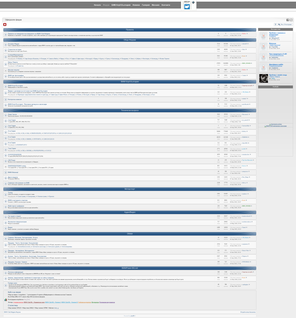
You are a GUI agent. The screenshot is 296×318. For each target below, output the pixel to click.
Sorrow (244, 165)
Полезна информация (15, 272)
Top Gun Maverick (247, 160)
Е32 (19, 150)
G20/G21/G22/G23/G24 (65, 133)
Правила (130, 30)
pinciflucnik (245, 104)
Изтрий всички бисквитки (248, 312)
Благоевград (115, 58)
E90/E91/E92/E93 (36, 133)
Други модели (13, 177)
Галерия (146, 5)
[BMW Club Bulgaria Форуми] (4, 24)
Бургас (102, 58)
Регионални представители (107, 302)
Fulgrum (244, 256)
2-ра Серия (12, 126)
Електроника (31, 196)
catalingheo (245, 284)
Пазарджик (125, 58)
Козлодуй (89, 58)
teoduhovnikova (246, 221)
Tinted (244, 227)
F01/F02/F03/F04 (39, 150)
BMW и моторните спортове (18, 200)
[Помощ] (275, 24)
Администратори (18, 302)
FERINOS (245, 137)
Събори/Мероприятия (15, 55)
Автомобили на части (24, 246)
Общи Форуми (130, 40)
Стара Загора (101, 94)
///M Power (11, 160)
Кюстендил (146, 58)
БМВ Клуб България (121, 5)
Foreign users (12, 283)
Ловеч (132, 58)
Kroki (243, 56)
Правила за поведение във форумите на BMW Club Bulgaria (29, 34)
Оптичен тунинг (42, 196)
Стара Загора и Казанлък (31, 58)
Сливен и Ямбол (53, 58)
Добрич (138, 58)
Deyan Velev (245, 250)
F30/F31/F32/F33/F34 (49, 133)
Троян (108, 58)
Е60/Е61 (29, 139)
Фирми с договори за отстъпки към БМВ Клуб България (27, 91)
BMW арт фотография (16, 75)
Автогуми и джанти (53, 246)
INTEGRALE (246, 261)
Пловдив (43, 58)
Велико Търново (164, 58)
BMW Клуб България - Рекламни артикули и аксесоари (27, 104)
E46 (28, 133)
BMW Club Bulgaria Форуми (12, 312)
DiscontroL (245, 114)
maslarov (244, 193)
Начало (97, 5)
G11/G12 (48, 150)
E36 (23, 133)
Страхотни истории (14, 49)
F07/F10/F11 (37, 139)
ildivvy (244, 182)
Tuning (10, 192)
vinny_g (56, 308)
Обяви (130, 234)
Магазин (155, 5)
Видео (10, 227)
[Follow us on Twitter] (291, 20)
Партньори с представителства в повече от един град (33, 94)
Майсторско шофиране (16, 206)
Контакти (166, 5)
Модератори (95, 302)
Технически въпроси (130, 110)
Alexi (243, 49)
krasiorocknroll (246, 216)
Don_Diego (245, 177)
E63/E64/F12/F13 (22, 145)
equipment (245, 244)
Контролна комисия (15, 99)
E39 (23, 139)
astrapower (245, 171)
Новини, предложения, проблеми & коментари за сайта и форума (31, 278)
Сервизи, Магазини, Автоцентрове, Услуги (23, 237)
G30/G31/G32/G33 (48, 139)
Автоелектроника (67, 246)
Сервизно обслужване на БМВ (18, 183)
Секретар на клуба (247, 85)
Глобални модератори (84, 302)
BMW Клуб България (130, 82)
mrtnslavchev (245, 154)
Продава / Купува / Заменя (17, 262)
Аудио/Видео (129, 212)
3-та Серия (11, 131)
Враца (96, 58)
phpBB (132, 315)
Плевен (20, 58)
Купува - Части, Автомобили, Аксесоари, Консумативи (27, 256)
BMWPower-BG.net (130, 268)
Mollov (244, 33)
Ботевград (155, 58)
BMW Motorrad (13, 172)
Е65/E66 (29, 150)
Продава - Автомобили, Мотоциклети (21, 250)
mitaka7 (244, 98)
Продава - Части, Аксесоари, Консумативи (23, 243)
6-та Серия (11, 142)
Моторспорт (130, 189)
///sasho (244, 75)
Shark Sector (12, 114)
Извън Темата (13, 62)
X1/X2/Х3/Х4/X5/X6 (14, 154)
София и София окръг (77, 58)
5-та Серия (11, 137)
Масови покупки (13, 70)
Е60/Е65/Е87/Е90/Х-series (17, 166)
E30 (19, 133)
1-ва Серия (12, 120)
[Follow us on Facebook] (287, 20)
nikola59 (244, 43)
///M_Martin (245, 92)
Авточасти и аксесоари (39, 246)
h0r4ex (244, 131)
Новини (136, 5)
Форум (106, 5)
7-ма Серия (12, 148)
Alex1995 (245, 143)
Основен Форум (13, 44)
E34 (19, 139)
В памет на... (20, 66)
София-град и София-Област (58, 94)
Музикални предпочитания (17, 222)
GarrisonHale (245, 125)
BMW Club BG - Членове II (70, 302)
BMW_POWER (246, 63)
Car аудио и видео (14, 216)
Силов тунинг (22, 196)
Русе (67, 58)
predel (244, 148)
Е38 (23, 150)
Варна (62, 58)
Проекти (51, 196)
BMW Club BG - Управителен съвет (34, 302)
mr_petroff (245, 120)
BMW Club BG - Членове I (53, 302)
